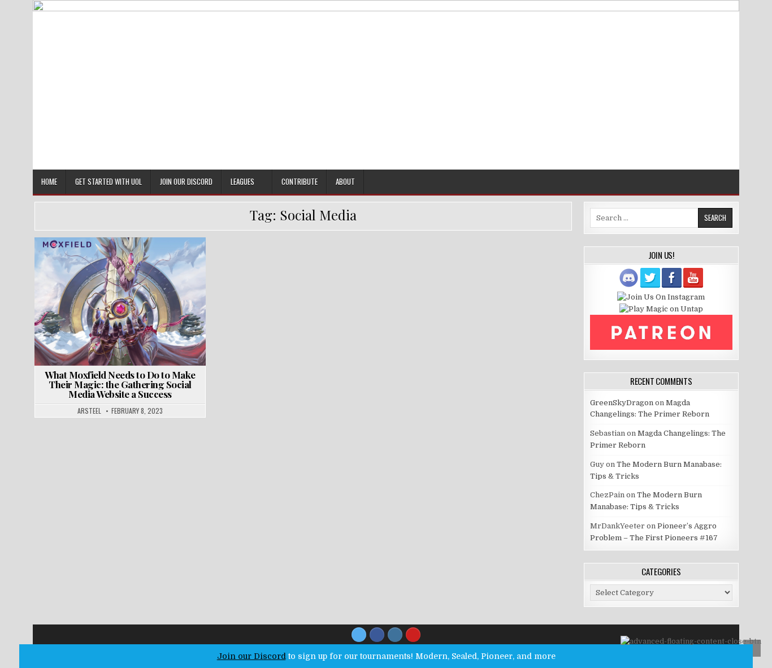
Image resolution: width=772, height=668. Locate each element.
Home (49, 181)
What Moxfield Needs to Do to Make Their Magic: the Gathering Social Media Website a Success (120, 384)
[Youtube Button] (413, 634)
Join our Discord (251, 656)
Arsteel (89, 410)
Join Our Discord (186, 181)
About (345, 181)
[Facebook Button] (377, 634)
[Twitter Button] (359, 634)
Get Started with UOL (108, 181)
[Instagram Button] (395, 634)
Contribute (299, 181)
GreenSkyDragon (621, 402)
